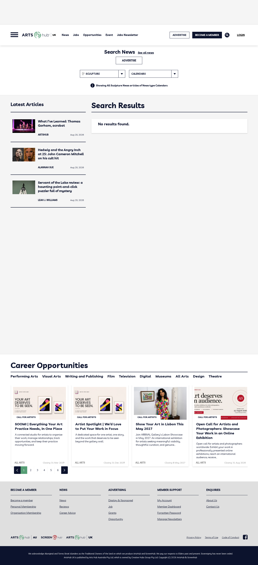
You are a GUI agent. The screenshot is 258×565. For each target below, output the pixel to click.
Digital (145, 376)
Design (198, 376)
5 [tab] (51, 470)
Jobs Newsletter (127, 35)
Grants (112, 513)
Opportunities (92, 35)
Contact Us (212, 506)
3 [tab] (37, 470)
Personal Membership (23, 506)
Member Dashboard (169, 506)
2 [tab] (30, 470)
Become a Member (207, 34)
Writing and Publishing (84, 376)
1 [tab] (24, 470)
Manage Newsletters (169, 519)
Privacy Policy (194, 537)
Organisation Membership (26, 513)
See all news (146, 52)
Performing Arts (24, 376)
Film (111, 376)
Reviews (64, 506)
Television (127, 376)
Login (241, 34)
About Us (211, 500)
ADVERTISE (179, 34)
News (65, 35)
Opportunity (115, 519)
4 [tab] (44, 470)
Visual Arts (51, 376)
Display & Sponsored (120, 500)
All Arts (182, 376)
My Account (164, 500)
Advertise (129, 60)
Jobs (76, 35)
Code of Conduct (230, 537)
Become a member (22, 500)
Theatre (215, 376)
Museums (163, 376)
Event (109, 35)
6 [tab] (58, 470)
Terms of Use (211, 537)
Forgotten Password (169, 513)
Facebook (245, 537)
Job (110, 506)
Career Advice (67, 513)
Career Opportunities (49, 365)
